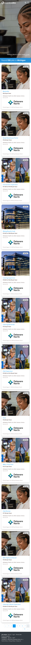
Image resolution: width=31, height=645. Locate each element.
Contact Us (18, 641)
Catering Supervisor (9, 278)
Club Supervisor (8, 371)
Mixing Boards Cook (9, 231)
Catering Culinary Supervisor (12, 604)
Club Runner (7, 511)
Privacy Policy (12, 641)
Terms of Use (4, 641)
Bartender (6, 91)
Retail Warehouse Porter (10, 138)
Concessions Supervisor (10, 185)
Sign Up (9, 634)
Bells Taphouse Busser (10, 558)
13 (24, 629)
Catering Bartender (9, 324)
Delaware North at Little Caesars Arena (18, 54)
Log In (13, 634)
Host (4, 418)
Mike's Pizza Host (8, 464)
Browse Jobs (19, 634)
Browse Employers (5, 636)
